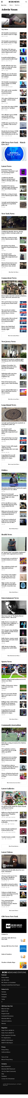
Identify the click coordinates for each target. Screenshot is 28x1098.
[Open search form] (26, 1)
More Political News (13, 528)
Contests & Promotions (7, 1016)
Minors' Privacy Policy (7, 1059)
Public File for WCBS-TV (7, 1030)
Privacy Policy (5, 1049)
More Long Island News (13, 464)
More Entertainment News (13, 655)
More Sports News (13, 719)
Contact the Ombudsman (8, 1078)
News (11, 5)
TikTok (3, 999)
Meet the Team (5, 1008)
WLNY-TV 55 (4, 1011)
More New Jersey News (13, 399)
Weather (17, 5)
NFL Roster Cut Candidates (8, 982)
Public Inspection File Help (8, 1035)
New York (3, 5)
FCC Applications (6, 1037)
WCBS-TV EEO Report (7, 1040)
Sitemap (3, 1023)
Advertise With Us (6, 1018)
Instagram (4, 996)
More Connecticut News (13, 335)
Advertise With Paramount (8, 1069)
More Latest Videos (13, 910)
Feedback (4, 1076)
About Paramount (6, 1066)
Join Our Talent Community (8, 1071)
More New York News (13, 272)
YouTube (3, 991)
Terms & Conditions (6, 1021)
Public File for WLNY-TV (7, 1032)
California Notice (5, 1052)
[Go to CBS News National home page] (14, 2)
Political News (5, 977)
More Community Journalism (13, 782)
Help (2, 1073)
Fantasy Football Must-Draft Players (10, 985)
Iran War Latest (5, 980)
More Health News (13, 592)
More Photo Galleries (13, 846)
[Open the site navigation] (5, 1)
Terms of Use (4, 1057)
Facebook (4, 994)
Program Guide (5, 1013)
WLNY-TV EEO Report (7, 1042)
